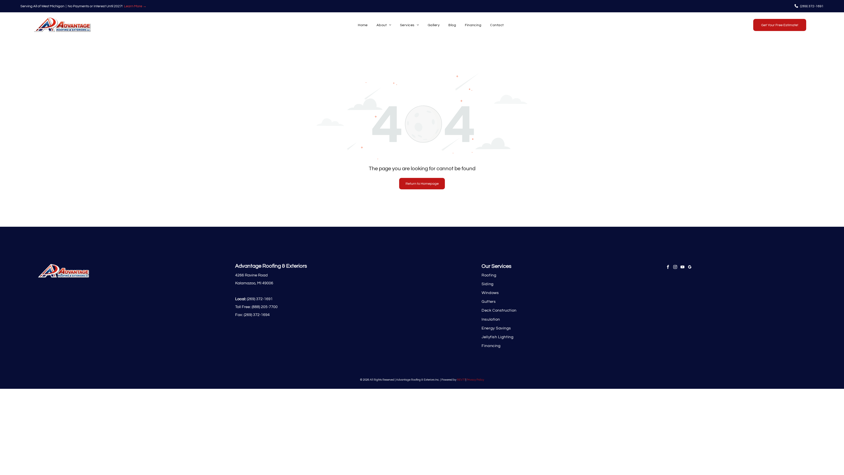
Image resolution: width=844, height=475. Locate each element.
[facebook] (668, 267)
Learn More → (135, 6)
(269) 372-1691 (260, 299)
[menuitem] (362, 25)
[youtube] (682, 267)
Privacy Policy (475, 379)
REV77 (461, 379)
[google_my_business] (690, 267)
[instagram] (675, 267)
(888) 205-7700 (265, 307)
